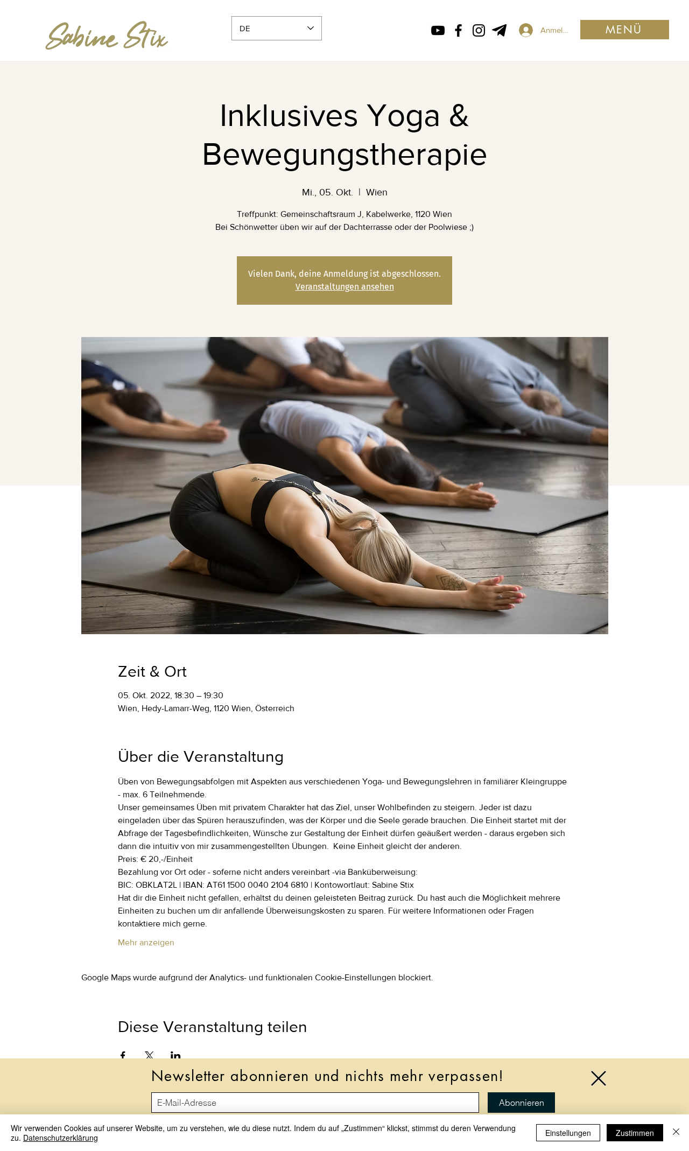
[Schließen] (676, 1132)
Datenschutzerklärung (60, 1137)
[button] (598, 1078)
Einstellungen (568, 1132)
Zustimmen (635, 1132)
